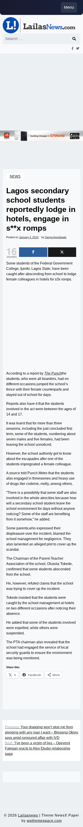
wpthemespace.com (44, 821)
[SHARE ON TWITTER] (62, 252)
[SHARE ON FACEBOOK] (33, 252)
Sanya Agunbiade (55, 237)
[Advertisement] (41, 92)
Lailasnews (28, 815)
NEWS (15, 176)
